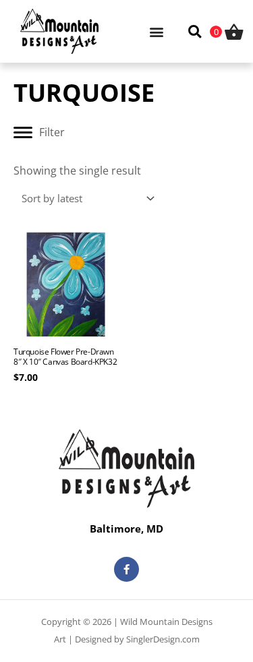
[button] (157, 31)
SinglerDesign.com (163, 639)
